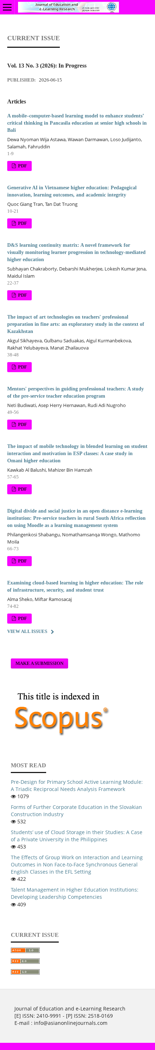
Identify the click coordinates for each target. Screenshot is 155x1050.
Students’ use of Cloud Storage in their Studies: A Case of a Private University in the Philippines (76, 836)
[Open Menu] (7, 7)
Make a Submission (39, 663)
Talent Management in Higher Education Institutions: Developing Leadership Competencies (74, 893)
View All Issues (27, 631)
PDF (22, 165)
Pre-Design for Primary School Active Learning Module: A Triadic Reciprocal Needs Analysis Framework (77, 785)
